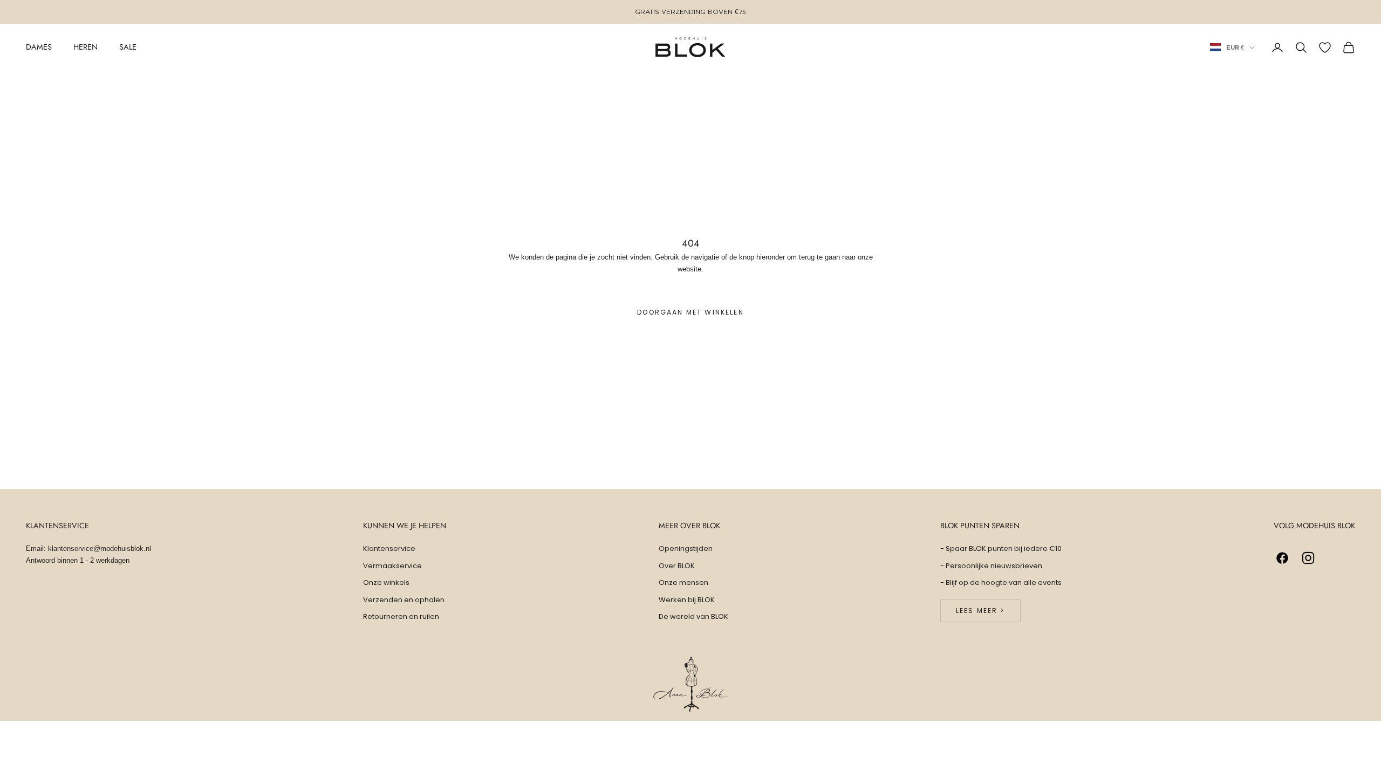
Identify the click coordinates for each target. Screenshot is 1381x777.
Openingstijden (686, 548)
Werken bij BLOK (687, 600)
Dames (39, 47)
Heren (85, 47)
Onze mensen (683, 582)
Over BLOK (677, 566)
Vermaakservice (392, 566)
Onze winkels (386, 582)
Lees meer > (980, 610)
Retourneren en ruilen (401, 616)
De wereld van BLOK (693, 616)
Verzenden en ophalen (404, 600)
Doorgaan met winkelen (690, 312)
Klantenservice (389, 548)
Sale (127, 47)
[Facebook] (1282, 558)
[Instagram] (1308, 558)
